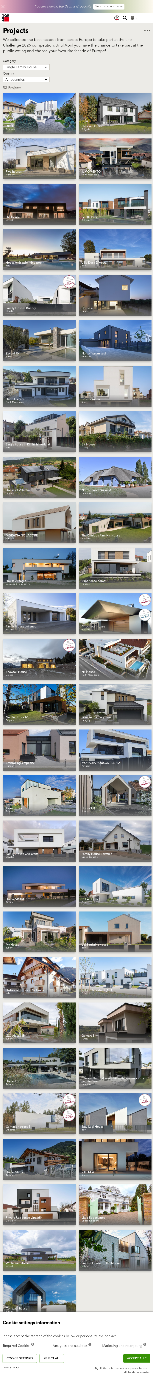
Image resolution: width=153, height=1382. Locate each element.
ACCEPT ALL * (136, 1358)
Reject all (51, 1358)
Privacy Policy (11, 1367)
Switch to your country (109, 6)
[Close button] (3, 7)
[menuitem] (117, 18)
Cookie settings (20, 1358)
